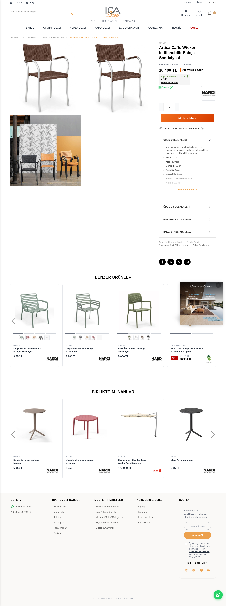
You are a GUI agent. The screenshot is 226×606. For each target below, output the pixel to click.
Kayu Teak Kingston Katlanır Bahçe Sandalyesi (187, 350)
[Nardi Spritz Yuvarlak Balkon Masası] (34, 423)
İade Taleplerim (146, 517)
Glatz (121, 457)
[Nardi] (52, 359)
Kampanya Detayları (169, 82)
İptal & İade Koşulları (106, 512)
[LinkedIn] (208, 570)
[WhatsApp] (179, 262)
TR (208, 2)
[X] (170, 262)
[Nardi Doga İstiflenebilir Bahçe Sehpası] (87, 423)
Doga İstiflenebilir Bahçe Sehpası (80, 461)
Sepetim (142, 512)
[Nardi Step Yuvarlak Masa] (192, 423)
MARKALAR (129, 21)
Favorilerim (144, 522)
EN (214, 2)
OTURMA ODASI (52, 27)
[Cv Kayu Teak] (209, 359)
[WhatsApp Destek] (218, 594)
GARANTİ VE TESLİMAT (177, 219)
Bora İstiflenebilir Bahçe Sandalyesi (131, 350)
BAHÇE (30, 27)
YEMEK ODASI (78, 27)
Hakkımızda (60, 506)
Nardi (16, 345)
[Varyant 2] (28, 337)
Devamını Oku (186, 189)
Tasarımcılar (60, 527)
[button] (18, 333)
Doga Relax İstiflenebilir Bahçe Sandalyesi (26, 350)
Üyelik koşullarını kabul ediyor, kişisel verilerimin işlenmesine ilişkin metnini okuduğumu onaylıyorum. (200, 550)
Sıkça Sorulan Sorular (107, 506)
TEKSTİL (176, 27)
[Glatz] (157, 470)
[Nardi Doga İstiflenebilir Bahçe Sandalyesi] (87, 310)
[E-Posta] (187, 262)
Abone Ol (197, 535)
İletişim (200, 2)
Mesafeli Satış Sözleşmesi (109, 517)
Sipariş (141, 506)
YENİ (93, 21)
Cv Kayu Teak (178, 345)
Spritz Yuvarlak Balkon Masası (26, 461)
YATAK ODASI (102, 27)
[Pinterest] (201, 570)
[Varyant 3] (34, 337)
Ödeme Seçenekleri (176, 207)
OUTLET (195, 27)
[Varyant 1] (21, 337)
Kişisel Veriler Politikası (108, 522)
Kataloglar (59, 522)
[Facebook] (162, 262)
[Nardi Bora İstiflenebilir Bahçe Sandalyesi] (139, 310)
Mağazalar (188, 2)
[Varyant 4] (40, 337)
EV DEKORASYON (129, 27)
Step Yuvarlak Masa (182, 460)
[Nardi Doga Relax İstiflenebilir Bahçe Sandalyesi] (34, 310)
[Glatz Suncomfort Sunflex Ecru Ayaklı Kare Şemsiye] (139, 423)
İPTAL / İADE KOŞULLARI (178, 232)
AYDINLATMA (155, 27)
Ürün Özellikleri (175, 140)
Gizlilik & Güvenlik (105, 527)
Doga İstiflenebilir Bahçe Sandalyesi (80, 350)
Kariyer (57, 533)
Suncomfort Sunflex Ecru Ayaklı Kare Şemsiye (132, 461)
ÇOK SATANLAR (109, 21)
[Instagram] (186, 570)
